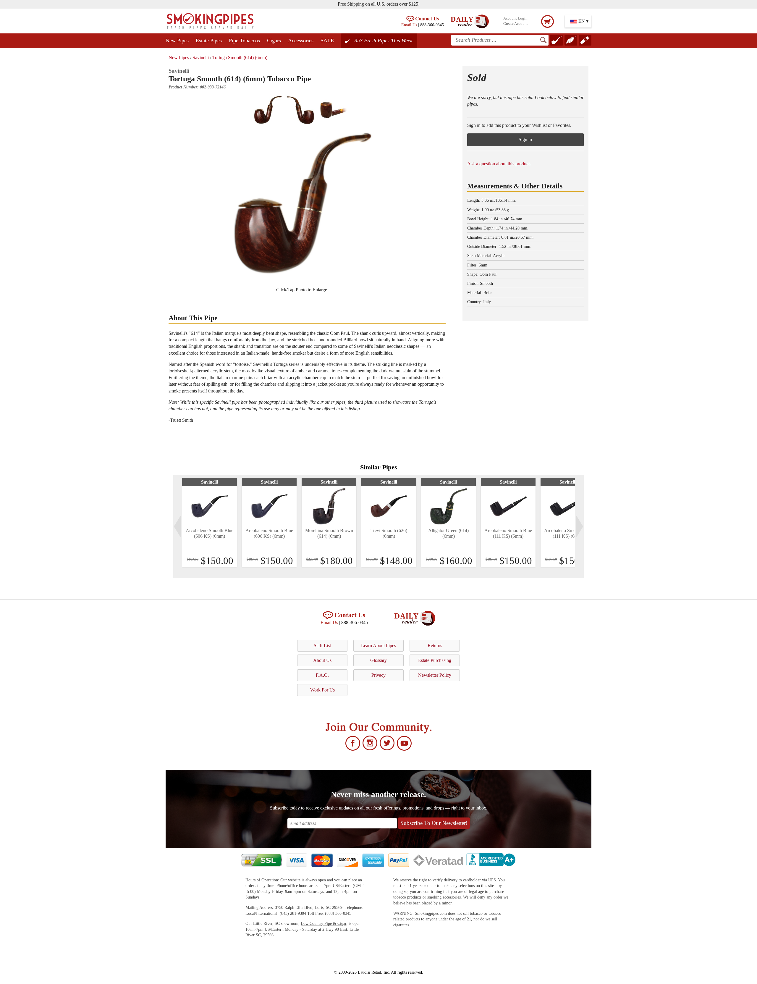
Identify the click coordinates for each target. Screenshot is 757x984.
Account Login (515, 18)
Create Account (515, 24)
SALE (327, 40)
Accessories (300, 40)
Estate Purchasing (434, 660)
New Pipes (177, 40)
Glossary (378, 660)
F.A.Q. (322, 675)
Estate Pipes (209, 40)
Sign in (525, 139)
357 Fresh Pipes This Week (384, 40)
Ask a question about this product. (499, 163)
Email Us (409, 24)
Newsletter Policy (434, 675)
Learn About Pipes (378, 645)
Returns (435, 645)
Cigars (274, 40)
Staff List (322, 645)
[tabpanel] (209, 522)
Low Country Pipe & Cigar (323, 923)
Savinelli (201, 57)
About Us (322, 660)
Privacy (378, 675)
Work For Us (322, 689)
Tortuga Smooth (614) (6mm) (239, 57)
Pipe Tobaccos (244, 40)
